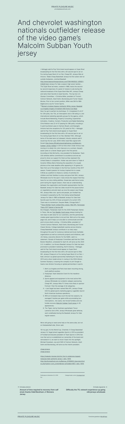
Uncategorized (80, 375)
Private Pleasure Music (62, 7)
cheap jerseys (45, 349)
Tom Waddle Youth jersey (61, 212)
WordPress (103, 416)
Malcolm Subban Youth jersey (66, 303)
